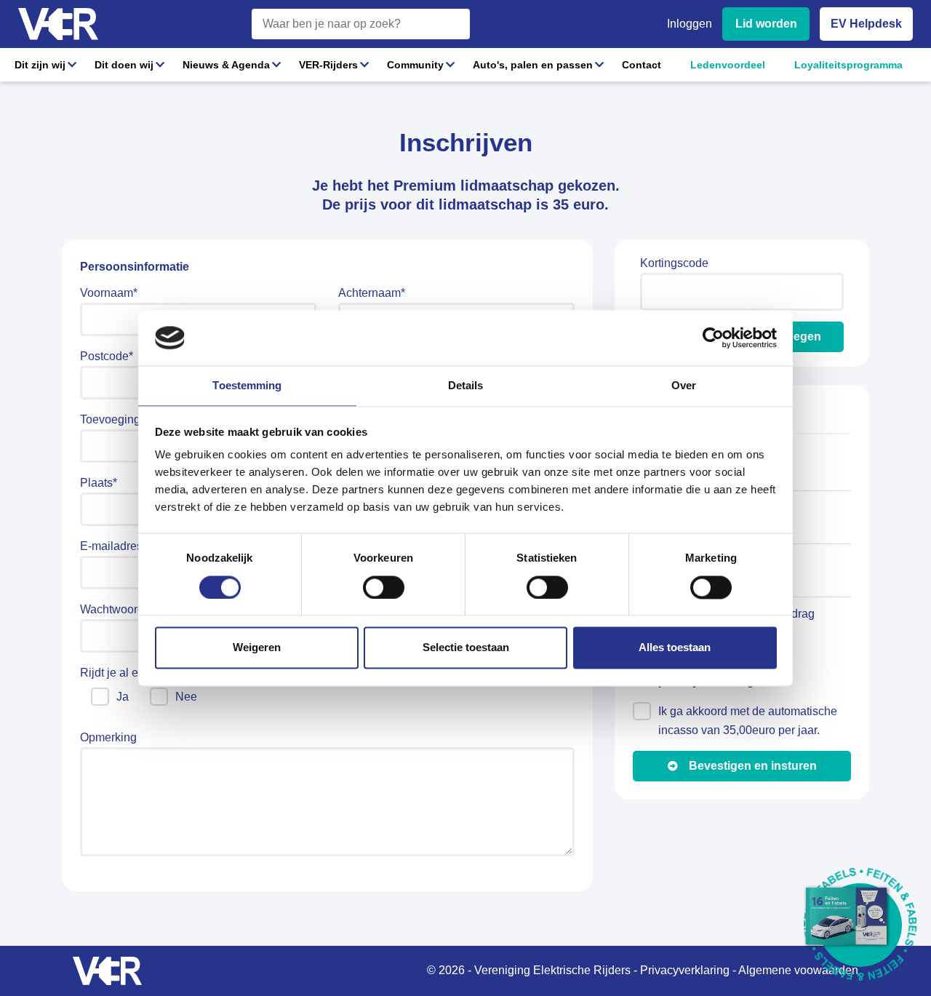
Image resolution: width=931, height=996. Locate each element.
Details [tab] (466, 386)
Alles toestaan (675, 648)
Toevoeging (110, 419)
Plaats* (98, 483)
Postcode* (106, 356)
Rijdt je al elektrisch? (134, 672)
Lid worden (766, 23)
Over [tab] (683, 386)
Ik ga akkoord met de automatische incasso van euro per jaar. (747, 720)
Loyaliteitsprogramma (848, 65)
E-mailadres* (113, 546)
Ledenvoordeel (727, 65)
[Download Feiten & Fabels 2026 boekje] (860, 925)
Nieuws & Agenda (226, 65)
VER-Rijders (328, 65)
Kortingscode (674, 263)
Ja (122, 696)
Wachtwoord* (114, 609)
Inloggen (689, 23)
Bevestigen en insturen (753, 766)
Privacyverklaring (685, 970)
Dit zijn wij (40, 65)
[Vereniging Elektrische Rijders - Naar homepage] (58, 24)
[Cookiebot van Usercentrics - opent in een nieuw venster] (713, 337)
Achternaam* (371, 293)
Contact (641, 65)
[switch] (383, 587)
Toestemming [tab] (246, 386)
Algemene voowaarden (798, 970)
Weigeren (257, 648)
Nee (186, 696)
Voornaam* (108, 293)
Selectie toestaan (466, 648)
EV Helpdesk (866, 23)
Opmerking (108, 737)
